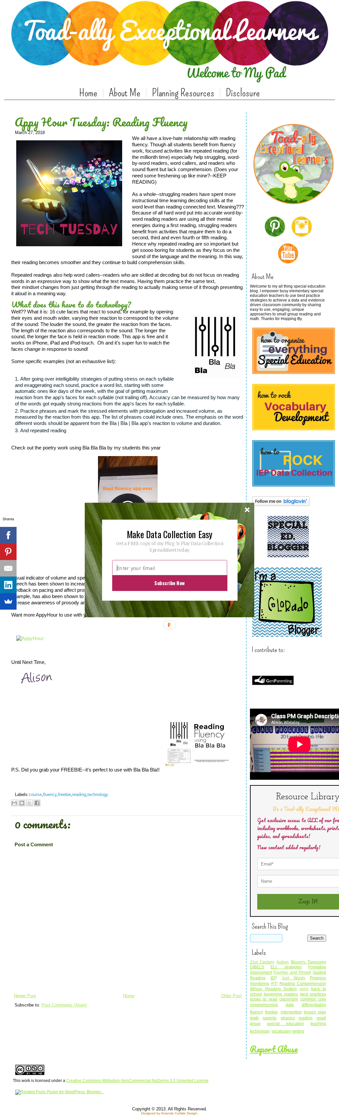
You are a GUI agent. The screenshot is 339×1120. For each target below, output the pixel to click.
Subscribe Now (169, 582)
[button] (169, 533)
